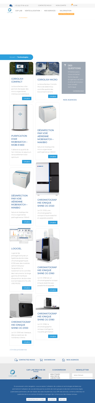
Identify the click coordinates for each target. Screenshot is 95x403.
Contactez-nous (44, 5)
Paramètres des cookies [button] (36, 399)
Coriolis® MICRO (47, 79)
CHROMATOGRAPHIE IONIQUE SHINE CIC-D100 (21, 325)
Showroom (49, 360)
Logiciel (16, 248)
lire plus (27, 98)
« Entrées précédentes (18, 350)
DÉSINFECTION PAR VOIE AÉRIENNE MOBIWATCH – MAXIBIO (45, 136)
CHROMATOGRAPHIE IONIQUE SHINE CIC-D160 (47, 270)
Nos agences (72, 360)
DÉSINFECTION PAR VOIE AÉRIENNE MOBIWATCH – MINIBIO (19, 201)
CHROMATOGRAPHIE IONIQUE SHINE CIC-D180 (47, 316)
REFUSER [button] (62, 399)
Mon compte (61, 5)
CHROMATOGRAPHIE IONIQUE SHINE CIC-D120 (47, 203)
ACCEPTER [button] (52, 399)
